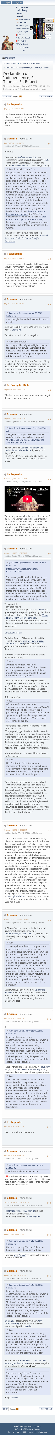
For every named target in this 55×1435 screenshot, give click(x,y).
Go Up (5, 1409)
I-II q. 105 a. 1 (20, 933)
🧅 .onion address (23, 19)
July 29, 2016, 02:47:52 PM (14, 304)
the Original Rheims (15, 896)
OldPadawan (15, 1397)
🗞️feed (19, 32)
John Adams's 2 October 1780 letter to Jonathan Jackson (25, 1362)
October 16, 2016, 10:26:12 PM (15, 553)
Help (16, 1426)
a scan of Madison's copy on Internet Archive (26, 218)
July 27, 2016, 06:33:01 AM (14, 109)
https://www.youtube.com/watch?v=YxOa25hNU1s (22, 570)
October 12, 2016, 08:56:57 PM (15, 479)
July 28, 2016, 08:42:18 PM (14, 258)
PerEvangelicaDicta (18, 385)
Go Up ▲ (37, 1426)
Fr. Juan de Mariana (20, 165)
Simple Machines (34, 1429)
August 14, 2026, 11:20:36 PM (15, 1275)
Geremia (12, 138)
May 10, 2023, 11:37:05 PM (14, 1155)
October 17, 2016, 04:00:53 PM (15, 830)
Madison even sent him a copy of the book (26, 212)
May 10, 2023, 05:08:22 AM (14, 1126)
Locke (29, 1326)
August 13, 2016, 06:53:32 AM (15, 389)
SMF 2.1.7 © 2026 (21, 1429)
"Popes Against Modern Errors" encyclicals (26, 616)
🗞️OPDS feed (22, 22)
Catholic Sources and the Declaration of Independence (24, 449)
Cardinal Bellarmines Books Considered (26, 238)
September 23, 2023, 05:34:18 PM (16, 1202)
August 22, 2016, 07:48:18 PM (15, 418)
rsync (26, 25)
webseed (19, 25)
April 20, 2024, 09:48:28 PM (14, 1234)
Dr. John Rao (10, 1321)
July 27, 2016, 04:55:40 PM (14, 143)
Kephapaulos (14, 104)
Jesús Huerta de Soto (27, 157)
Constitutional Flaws (13, 632)
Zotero (18, 28)
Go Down (7, 96)
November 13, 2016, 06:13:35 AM (16, 919)
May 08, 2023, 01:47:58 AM (14, 1018)
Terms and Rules (26, 1426)
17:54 (45, 160)
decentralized (20, 1255)
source (45, 165)
